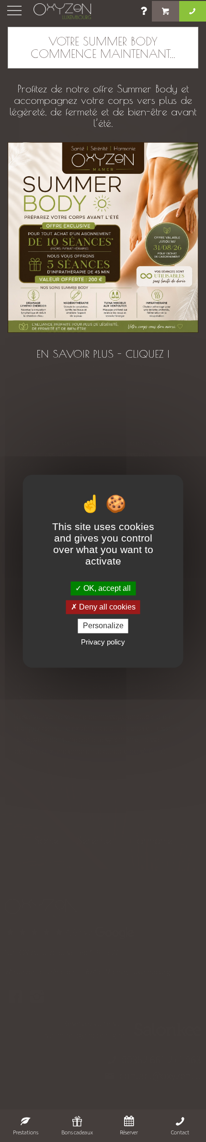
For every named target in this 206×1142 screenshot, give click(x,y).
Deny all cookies (106, 607)
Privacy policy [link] (103, 642)
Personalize (103, 626)
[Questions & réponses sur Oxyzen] (144, 12)
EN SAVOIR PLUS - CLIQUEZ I (103, 354)
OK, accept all (106, 588)
